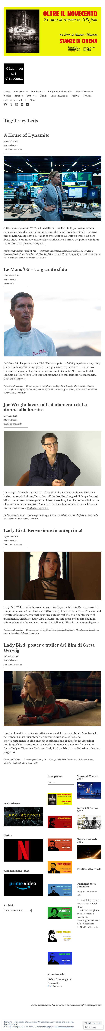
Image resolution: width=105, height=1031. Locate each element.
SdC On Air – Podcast (15, 100)
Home (7, 91)
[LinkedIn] (22, 104)
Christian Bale (80, 386)
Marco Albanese (10, 145)
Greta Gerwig (52, 630)
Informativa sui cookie (64, 1027)
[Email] (27, 104)
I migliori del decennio (60, 91)
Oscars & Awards (59, 96)
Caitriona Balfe (53, 386)
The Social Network (89, 869)
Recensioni (19, 91)
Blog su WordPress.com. (41, 1005)
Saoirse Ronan (87, 759)
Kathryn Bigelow (76, 254)
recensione (30, 257)
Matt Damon (81, 389)
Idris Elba (38, 254)
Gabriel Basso (18, 254)
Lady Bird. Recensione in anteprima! (43, 530)
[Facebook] (5, 104)
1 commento (9, 283)
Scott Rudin (93, 515)
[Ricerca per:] (61, 782)
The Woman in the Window (16, 518)
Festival (75, 96)
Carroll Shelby (67, 386)
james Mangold (17, 389)
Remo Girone (9, 393)
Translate (57, 986)
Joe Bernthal (31, 389)
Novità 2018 (18, 515)
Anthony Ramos (86, 251)
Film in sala (37, 91)
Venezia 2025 (30, 251)
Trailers (87, 96)
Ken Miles (42, 389)
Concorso (8, 254)
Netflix (7, 96)
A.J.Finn (52, 515)
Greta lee (29, 254)
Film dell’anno (83, 91)
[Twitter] (11, 104)
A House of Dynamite (26, 135)
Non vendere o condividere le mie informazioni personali (76, 1005)
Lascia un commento (13, 149)
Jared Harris (49, 254)
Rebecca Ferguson (17, 257)
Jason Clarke (61, 254)
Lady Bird (63, 630)
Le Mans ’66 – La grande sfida (35, 269)
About (33, 100)
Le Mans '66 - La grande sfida (61, 389)
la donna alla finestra (77, 515)
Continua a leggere (34, 243)
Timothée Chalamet (19, 633)
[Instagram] (16, 104)
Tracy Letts (41, 257)
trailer (35, 763)
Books (43, 96)
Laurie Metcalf (75, 630)
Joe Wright (62, 515)
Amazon (19, 96)
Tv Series (31, 96)
